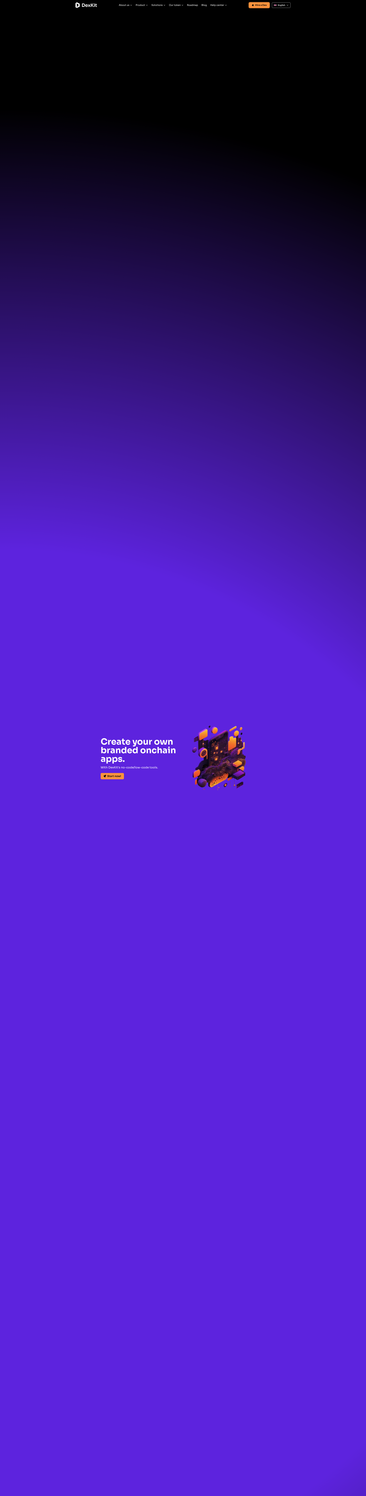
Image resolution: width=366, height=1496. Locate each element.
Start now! (114, 776)
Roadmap (192, 5)
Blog (204, 5)
